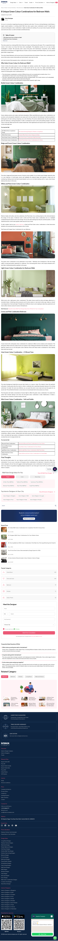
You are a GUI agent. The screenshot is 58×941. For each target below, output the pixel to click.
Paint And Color (20, 7)
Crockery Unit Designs (6, 881)
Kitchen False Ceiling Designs (8, 853)
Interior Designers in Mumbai (36, 499)
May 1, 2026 (10, 546)
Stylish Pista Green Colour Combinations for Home (31, 140)
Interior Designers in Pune (8, 499)
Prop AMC (3, 770)
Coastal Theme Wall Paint (34, 485)
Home (2, 7)
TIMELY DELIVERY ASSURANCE (18, 724)
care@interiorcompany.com (7, 812)
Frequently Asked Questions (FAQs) (10, 644)
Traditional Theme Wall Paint (22, 481)
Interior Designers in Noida (21, 499)
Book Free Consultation (29, 518)
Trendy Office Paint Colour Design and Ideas (29, 134)
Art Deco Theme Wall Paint (8, 481)
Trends (5, 7)
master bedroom (20, 224)
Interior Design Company (7, 751)
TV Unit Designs (5, 857)
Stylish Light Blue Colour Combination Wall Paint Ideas (31, 450)
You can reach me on (12, 629)
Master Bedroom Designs (7, 847)
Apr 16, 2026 (10, 554)
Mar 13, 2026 (10, 531)
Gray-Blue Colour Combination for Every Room (30, 446)
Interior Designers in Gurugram (38, 495)
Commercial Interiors (6, 789)
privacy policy (33, 636)
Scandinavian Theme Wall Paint (37, 481)
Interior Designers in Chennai (8, 906)
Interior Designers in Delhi (23, 495)
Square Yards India (5, 767)
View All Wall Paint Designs (45, 473)
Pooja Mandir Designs (6, 861)
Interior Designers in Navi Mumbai (9, 902)
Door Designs (4, 877)
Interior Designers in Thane (7, 904)
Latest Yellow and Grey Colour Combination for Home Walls (33, 453)
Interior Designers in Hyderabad (8, 908)
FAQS (2, 780)
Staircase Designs (5, 875)
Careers (3, 799)
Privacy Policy (4, 791)
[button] (51, 469)
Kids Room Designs (5, 849)
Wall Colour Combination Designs (9, 879)
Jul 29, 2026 (10, 539)
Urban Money (4, 772)
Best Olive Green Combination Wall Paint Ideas (30, 137)
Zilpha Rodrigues (9, 18)
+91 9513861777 (5, 808)
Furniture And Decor (12, 7)
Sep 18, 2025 (10, 562)
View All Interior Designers (46, 492)
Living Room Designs (6, 840)
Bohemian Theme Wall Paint (8, 485)
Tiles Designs (4, 873)
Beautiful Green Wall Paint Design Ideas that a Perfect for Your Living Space (26, 308)
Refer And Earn (4, 797)
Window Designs (5, 871)
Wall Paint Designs (5, 867)
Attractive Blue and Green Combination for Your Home (31, 443)
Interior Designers (5, 753)
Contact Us (3, 793)
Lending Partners (5, 795)
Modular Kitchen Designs (7, 842)
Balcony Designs (5, 855)
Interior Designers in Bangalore (9, 495)
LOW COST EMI (13, 733)
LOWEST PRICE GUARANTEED (18, 715)
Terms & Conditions (5, 782)
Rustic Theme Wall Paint (22, 485)
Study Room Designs (6, 883)
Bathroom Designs (5, 859)
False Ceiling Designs (6, 865)
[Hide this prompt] (46, 468)
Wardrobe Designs (5, 845)
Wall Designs (4, 869)
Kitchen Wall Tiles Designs (7, 851)
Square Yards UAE (5, 761)
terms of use (39, 636)
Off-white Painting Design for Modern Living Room (31, 131)
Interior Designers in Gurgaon (8, 894)
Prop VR (3, 763)
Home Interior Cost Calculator (8, 834)
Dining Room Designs (6, 863)
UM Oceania (4, 774)
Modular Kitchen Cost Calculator (9, 832)
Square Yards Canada (6, 765)
